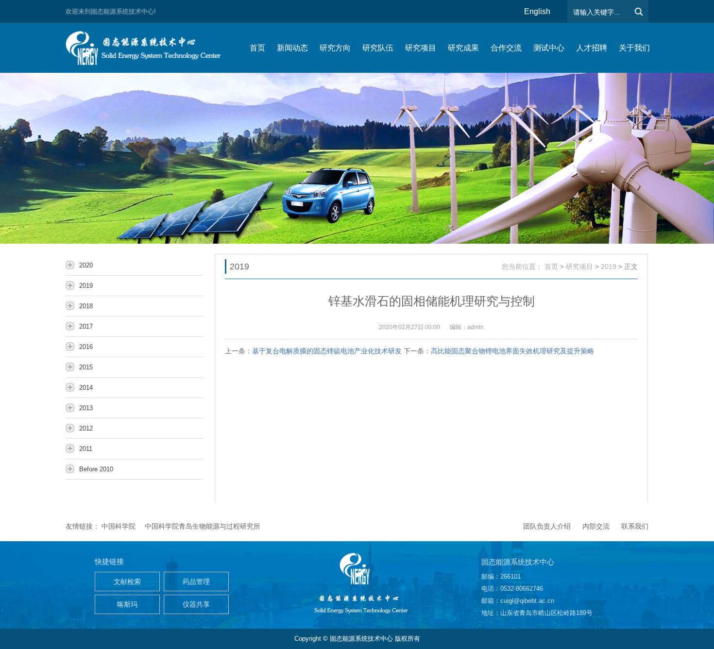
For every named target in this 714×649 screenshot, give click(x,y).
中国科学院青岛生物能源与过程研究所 (202, 526)
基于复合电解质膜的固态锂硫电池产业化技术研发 (327, 351)
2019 (608, 266)
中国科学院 (119, 526)
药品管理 (196, 581)
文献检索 (127, 581)
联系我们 (634, 526)
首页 (551, 266)
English (537, 11)
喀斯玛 (127, 604)
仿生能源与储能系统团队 (148, 48)
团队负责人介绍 (547, 526)
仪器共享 (196, 604)
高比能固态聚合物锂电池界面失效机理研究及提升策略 (512, 351)
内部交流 (596, 526)
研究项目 (579, 266)
